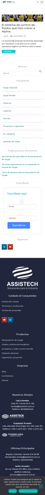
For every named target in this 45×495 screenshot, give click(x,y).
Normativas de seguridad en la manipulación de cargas (22, 158)
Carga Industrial (10, 88)
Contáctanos (7, 376)
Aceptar (13, 491)
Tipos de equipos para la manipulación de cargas (20, 173)
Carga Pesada (9, 95)
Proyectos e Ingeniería (13, 126)
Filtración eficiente (10, 353)
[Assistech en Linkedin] (4, 247)
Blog (4, 371)
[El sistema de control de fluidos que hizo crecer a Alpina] (22, 18)
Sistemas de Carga (11, 141)
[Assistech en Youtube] (10, 247)
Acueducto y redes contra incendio (17, 349)
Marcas (5, 380)
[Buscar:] (22, 73)
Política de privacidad (11, 310)
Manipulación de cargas (12, 340)
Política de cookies (10, 302)
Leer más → (8, 51)
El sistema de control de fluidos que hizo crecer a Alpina (18, 28)
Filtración (7, 103)
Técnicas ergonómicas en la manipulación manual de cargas (21, 165)
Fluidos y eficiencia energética (15, 344)
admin (5, 36)
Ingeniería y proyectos (12, 357)
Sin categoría (9, 134)
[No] (41, 486)
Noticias (6, 118)
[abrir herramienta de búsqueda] (38, 2)
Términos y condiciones (12, 306)
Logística (7, 111)
